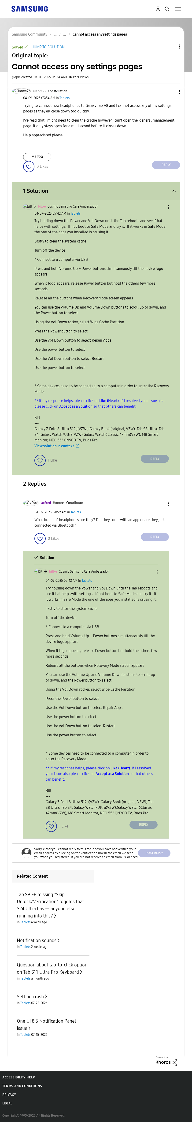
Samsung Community (29, 34)
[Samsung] (29, 8)
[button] (171, 92)
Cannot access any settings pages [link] (100, 34)
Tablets (64, 98)
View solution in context (54, 446)
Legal (7, 1103)
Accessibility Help (18, 1077)
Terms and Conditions (22, 1086)
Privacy (9, 1095)
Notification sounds (36, 940)
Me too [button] (37, 157)
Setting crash (30, 996)
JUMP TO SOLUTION (48, 47)
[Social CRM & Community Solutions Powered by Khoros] (166, 1061)
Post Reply (154, 853)
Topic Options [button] (171, 46)
